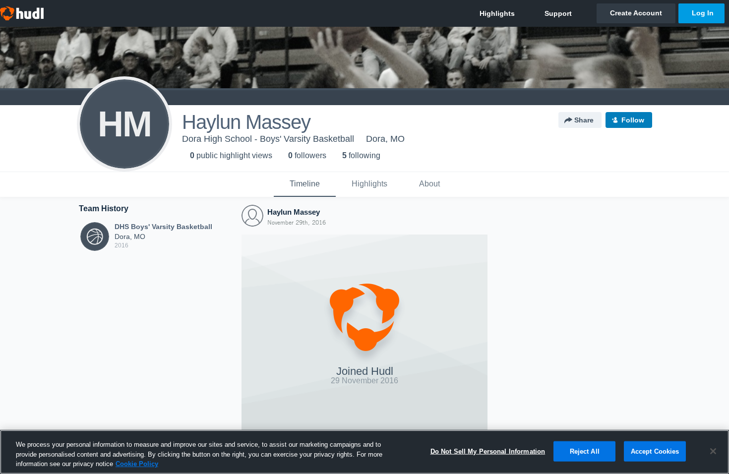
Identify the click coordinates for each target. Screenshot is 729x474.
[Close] (713, 451)
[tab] (305, 184)
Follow (632, 120)
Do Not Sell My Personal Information (488, 451)
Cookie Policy (137, 464)
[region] (364, 452)
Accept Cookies (655, 451)
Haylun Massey (293, 212)
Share (584, 120)
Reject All (585, 451)
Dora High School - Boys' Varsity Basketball (268, 139)
